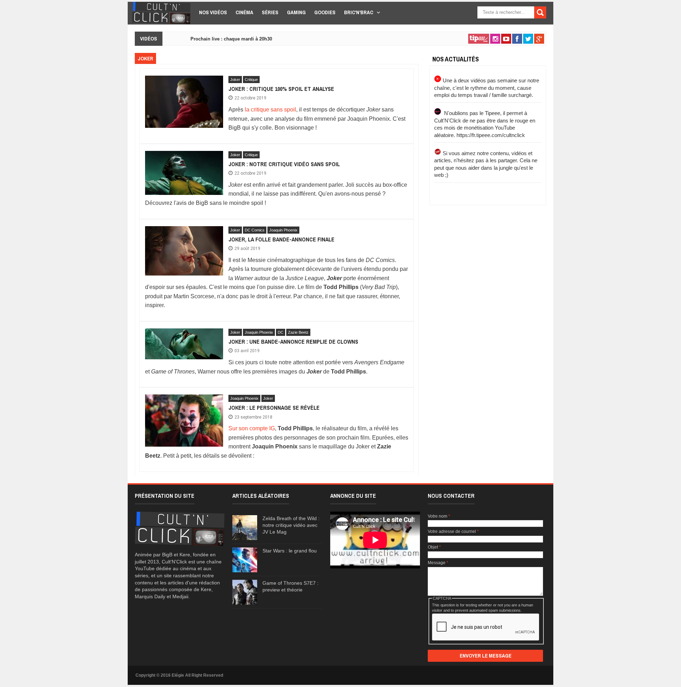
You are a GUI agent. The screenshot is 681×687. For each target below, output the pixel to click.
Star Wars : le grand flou (289, 551)
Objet (434, 547)
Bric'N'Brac (358, 12)
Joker (235, 79)
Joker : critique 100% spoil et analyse (281, 89)
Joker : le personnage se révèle (274, 407)
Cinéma (244, 12)
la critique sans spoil (270, 110)
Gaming (296, 12)
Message (438, 562)
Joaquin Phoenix (283, 230)
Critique (251, 79)
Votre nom (439, 516)
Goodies (325, 12)
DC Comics (255, 230)
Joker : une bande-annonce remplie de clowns (293, 341)
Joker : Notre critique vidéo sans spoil (284, 164)
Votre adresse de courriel (453, 531)
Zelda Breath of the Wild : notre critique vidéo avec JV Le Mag (291, 525)
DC (280, 332)
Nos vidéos (213, 12)
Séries (270, 12)
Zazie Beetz (298, 332)
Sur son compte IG (251, 428)
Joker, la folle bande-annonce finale (281, 239)
